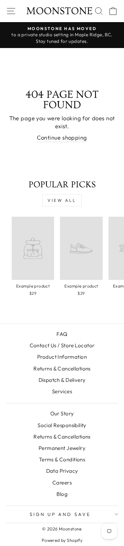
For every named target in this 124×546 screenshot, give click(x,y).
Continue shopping (62, 137)
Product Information (62, 357)
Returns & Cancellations (62, 368)
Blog (62, 494)
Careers (62, 482)
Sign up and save (60, 514)
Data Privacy (62, 471)
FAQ (61, 334)
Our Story (62, 413)
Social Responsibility (62, 425)
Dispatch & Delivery (62, 380)
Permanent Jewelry (62, 448)
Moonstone (59, 11)
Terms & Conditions (62, 459)
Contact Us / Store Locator (62, 345)
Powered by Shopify (62, 540)
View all (62, 200)
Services (62, 391)
